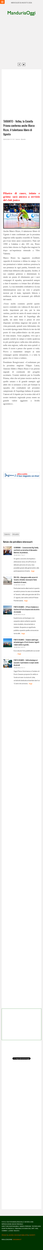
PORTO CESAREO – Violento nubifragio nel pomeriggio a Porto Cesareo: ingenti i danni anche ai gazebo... (26, 642)
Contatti (32, 1235)
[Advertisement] (21, 39)
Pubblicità (24, 1235)
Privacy (4, 1235)
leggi (32, 571)
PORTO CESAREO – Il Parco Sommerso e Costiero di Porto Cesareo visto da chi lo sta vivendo (26, 609)
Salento (7, 534)
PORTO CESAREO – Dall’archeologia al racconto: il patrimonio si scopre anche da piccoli (26, 662)
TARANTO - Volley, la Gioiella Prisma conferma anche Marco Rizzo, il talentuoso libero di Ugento (19, 127)
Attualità (16, 534)
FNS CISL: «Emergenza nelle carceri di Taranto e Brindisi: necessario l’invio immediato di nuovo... (26, 579)
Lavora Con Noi (13, 1235)
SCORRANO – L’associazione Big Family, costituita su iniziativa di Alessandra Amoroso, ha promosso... (26, 550)
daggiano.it (17, 1239)
